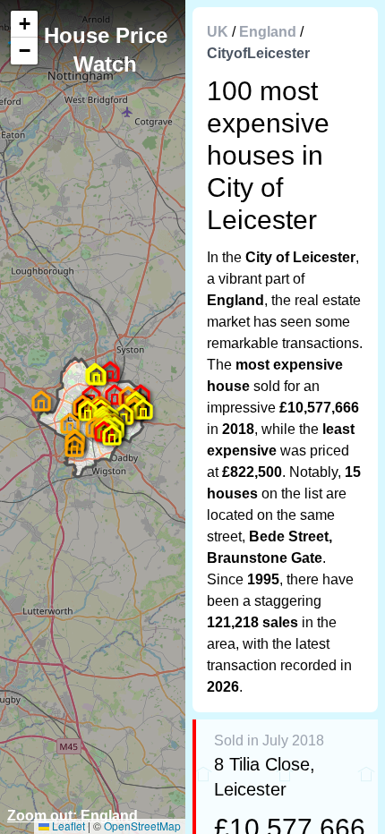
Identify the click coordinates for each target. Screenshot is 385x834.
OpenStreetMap (142, 825)
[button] (74, 446)
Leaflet (67, 825)
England (267, 31)
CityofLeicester (258, 53)
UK (217, 31)
